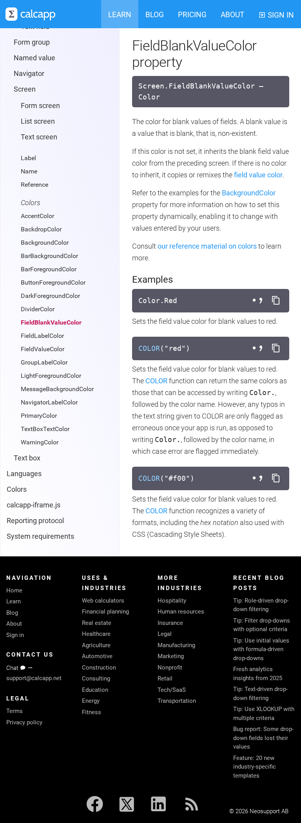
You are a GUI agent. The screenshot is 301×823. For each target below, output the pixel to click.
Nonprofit (170, 667)
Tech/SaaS (172, 689)
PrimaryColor (39, 415)
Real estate (96, 622)
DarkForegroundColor (50, 296)
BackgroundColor (45, 242)
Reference (34, 184)
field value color (258, 175)
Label (28, 158)
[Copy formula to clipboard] (276, 301)
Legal (165, 633)
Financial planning (105, 611)
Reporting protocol (35, 520)
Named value (34, 58)
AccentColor (37, 216)
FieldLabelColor (42, 335)
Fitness (91, 712)
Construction (99, 667)
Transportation (177, 700)
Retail (165, 678)
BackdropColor (41, 229)
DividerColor (37, 309)
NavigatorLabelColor (49, 402)
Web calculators (103, 600)
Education (95, 689)
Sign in (15, 635)
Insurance (170, 622)
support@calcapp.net (34, 678)
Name (29, 171)
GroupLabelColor (44, 362)
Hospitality (172, 600)
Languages (24, 473)
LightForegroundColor (51, 375)
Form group (32, 42)
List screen (38, 121)
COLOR (149, 348)
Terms (14, 711)
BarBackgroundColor (49, 256)
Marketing (171, 656)
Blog (12, 612)
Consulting (96, 678)
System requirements (40, 536)
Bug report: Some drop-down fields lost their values (263, 738)
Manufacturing (176, 645)
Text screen (39, 137)
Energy (91, 700)
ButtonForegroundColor (53, 282)
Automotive (97, 656)
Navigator (29, 73)
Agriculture (96, 645)
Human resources (181, 611)
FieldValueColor (42, 349)
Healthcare (96, 633)
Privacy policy (24, 722)
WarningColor (39, 442)
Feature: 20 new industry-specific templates (254, 766)
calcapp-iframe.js (33, 505)
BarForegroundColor (48, 269)
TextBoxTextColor (45, 429)
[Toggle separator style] (258, 301)
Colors (17, 489)
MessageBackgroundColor (57, 389)
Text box (27, 458)
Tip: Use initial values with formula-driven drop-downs (261, 649)
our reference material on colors (207, 246)
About (14, 623)
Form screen (40, 105)
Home (14, 590)
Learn (13, 601)
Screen (25, 89)
